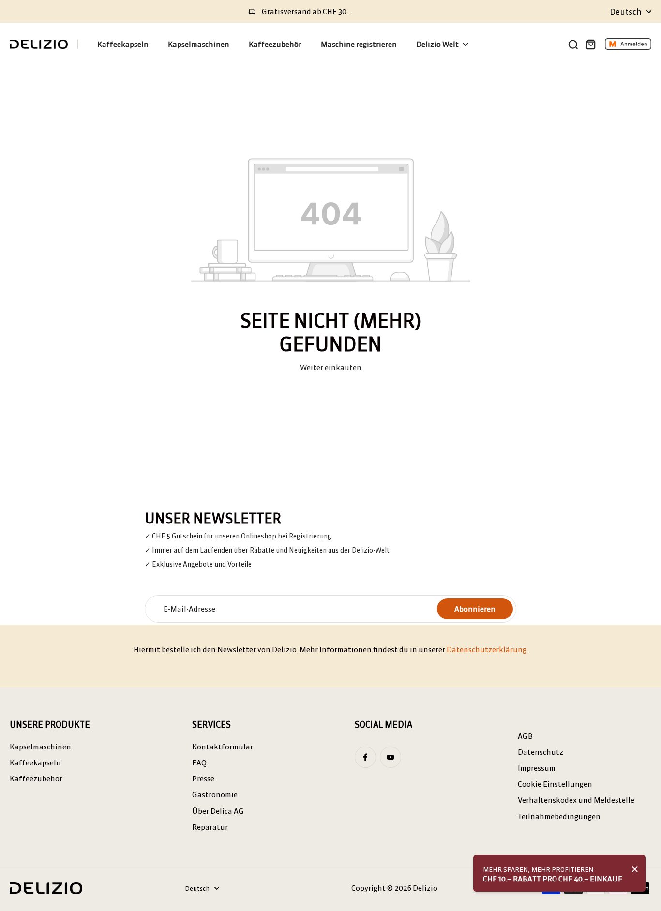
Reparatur (210, 827)
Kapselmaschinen (40, 746)
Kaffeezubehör (36, 778)
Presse (203, 778)
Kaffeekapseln (35, 762)
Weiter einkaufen (330, 367)
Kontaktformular (222, 746)
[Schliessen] (635, 869)
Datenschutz (540, 752)
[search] (573, 44)
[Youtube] (390, 757)
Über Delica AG (218, 811)
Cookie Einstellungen (555, 784)
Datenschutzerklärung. (487, 649)
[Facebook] (365, 757)
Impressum (537, 768)
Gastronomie (215, 794)
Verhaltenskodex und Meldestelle (576, 800)
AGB (525, 736)
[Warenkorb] (590, 44)
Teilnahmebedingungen (559, 816)
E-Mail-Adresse (189, 608)
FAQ (199, 762)
